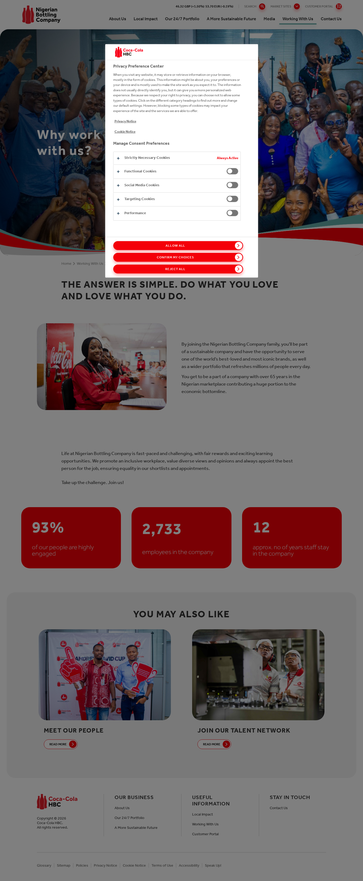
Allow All (175, 245)
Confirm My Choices (175, 257)
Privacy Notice (125, 121)
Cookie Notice (125, 132)
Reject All (175, 269)
